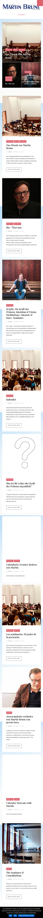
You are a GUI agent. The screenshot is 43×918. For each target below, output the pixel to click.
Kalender (11, 399)
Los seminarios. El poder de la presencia (21, 636)
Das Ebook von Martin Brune (18, 56)
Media (15, 49)
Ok (10, 915)
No (15, 915)
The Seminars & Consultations (15, 874)
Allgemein (9, 49)
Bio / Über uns (9, 84)
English (17, 799)
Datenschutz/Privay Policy (26, 915)
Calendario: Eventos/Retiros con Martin (21, 566)
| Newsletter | (21, 14)
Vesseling (22, 49)
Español (17, 561)
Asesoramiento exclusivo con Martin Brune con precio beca (19, 719)
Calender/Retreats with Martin (19, 804)
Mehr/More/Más (14, 169)
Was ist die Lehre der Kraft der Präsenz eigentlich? (20, 485)
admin (10, 152)
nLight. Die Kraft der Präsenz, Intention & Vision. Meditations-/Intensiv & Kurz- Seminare (31, 80)
